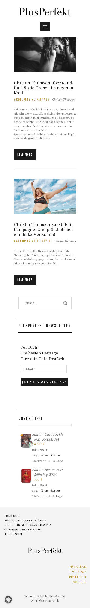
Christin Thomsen (63, 99)
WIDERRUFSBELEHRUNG (22, 529)
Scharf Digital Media (39, 596)
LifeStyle (41, 99)
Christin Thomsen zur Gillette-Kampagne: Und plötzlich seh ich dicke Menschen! (44, 229)
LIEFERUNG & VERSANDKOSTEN (27, 525)
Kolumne (23, 99)
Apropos (23, 241)
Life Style (42, 241)
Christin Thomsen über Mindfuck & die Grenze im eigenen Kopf (44, 88)
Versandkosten (50, 455)
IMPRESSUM (12, 534)
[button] (8, 599)
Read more (24, 154)
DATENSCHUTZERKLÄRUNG (24, 520)
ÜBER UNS (11, 516)
